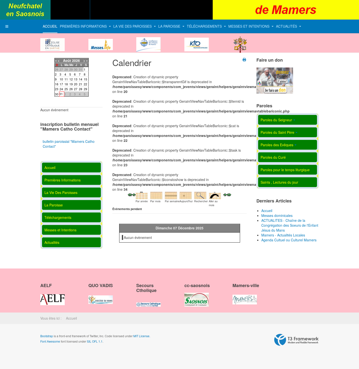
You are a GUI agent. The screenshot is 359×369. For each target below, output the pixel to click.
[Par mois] (156, 194)
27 (75, 89)
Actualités (287, 26)
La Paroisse (169, 26)
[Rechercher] (200, 194)
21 (80, 84)
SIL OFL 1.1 (95, 341)
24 (61, 89)
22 (85, 84)
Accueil (50, 26)
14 (80, 79)
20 (75, 84)
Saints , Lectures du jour (279, 182)
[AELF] (52, 295)
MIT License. (141, 336)
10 (61, 79)
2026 (76, 60)
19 (71, 84)
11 (66, 79)
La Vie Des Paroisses (133, 26)
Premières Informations (84, 26)
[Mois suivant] (229, 194)
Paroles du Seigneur (276, 119)
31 (61, 94)
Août (67, 60)
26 (71, 89)
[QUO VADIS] (100, 295)
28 (80, 89)
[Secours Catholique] (148, 300)
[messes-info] (100, 40)
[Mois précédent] (130, 194)
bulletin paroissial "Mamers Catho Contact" (69, 144)
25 (66, 89)
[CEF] (148, 40)
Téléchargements (205, 26)
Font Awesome (50, 341)
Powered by (296, 340)
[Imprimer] (245, 59)
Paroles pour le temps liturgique (285, 169)
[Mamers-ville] (244, 295)
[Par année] (142, 194)
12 (71, 79)
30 (56, 94)
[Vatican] (240, 40)
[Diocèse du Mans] (52, 40)
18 (66, 84)
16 (56, 84)
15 (85, 79)
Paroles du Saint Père (277, 132)
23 (56, 89)
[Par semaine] (171, 194)
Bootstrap (46, 336)
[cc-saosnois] (196, 295)
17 (61, 84)
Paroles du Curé (273, 157)
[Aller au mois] (215, 194)
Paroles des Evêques (277, 144)
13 (75, 79)
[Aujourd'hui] (186, 194)
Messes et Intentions (249, 26)
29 (85, 89)
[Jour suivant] (225, 194)
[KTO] (196, 40)
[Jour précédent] (134, 194)
